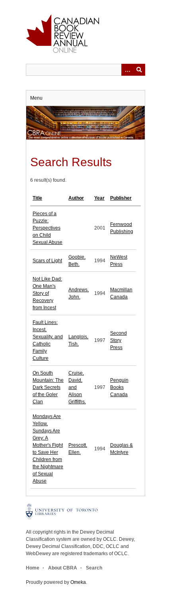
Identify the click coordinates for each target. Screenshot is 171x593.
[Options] (127, 70)
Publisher (121, 198)
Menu (36, 98)
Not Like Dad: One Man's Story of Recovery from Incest (47, 293)
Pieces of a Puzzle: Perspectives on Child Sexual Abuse (47, 228)
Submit (139, 70)
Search (94, 568)
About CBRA (62, 568)
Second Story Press (118, 340)
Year (99, 198)
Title (37, 198)
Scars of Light (47, 260)
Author (76, 198)
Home (32, 568)
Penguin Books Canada (119, 387)
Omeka (78, 582)
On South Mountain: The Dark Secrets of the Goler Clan (48, 387)
